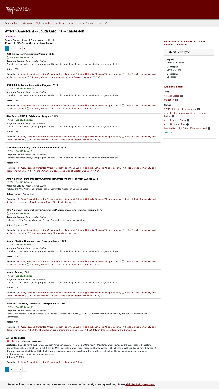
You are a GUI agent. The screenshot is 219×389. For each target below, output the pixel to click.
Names (71, 23)
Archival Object (171, 95)
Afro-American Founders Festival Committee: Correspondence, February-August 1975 (52, 178)
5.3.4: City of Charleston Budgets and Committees (111, 330)
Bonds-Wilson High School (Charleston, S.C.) (186, 128)
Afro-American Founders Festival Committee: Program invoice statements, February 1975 (54, 210)
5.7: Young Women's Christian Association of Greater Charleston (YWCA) (65, 77)
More (167, 133)
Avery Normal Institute (175, 124)
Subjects (60, 23)
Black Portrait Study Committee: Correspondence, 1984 (36, 303)
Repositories (11, 23)
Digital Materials (43, 23)
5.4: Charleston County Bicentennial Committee (53, 202)
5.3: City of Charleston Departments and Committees (56, 330)
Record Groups (85, 23)
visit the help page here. (140, 384)
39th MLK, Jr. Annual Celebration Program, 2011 (32, 85)
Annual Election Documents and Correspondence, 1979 (36, 241)
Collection (169, 100)
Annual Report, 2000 (17, 272)
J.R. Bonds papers (15, 337)
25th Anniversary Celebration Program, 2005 (30, 54)
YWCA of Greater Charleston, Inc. (180, 109)
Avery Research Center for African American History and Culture (52, 74)
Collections (26, 23)
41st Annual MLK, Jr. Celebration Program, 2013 (32, 116)
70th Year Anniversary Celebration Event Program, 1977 (36, 147)
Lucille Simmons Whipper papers (104, 74)
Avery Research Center (175, 120)
